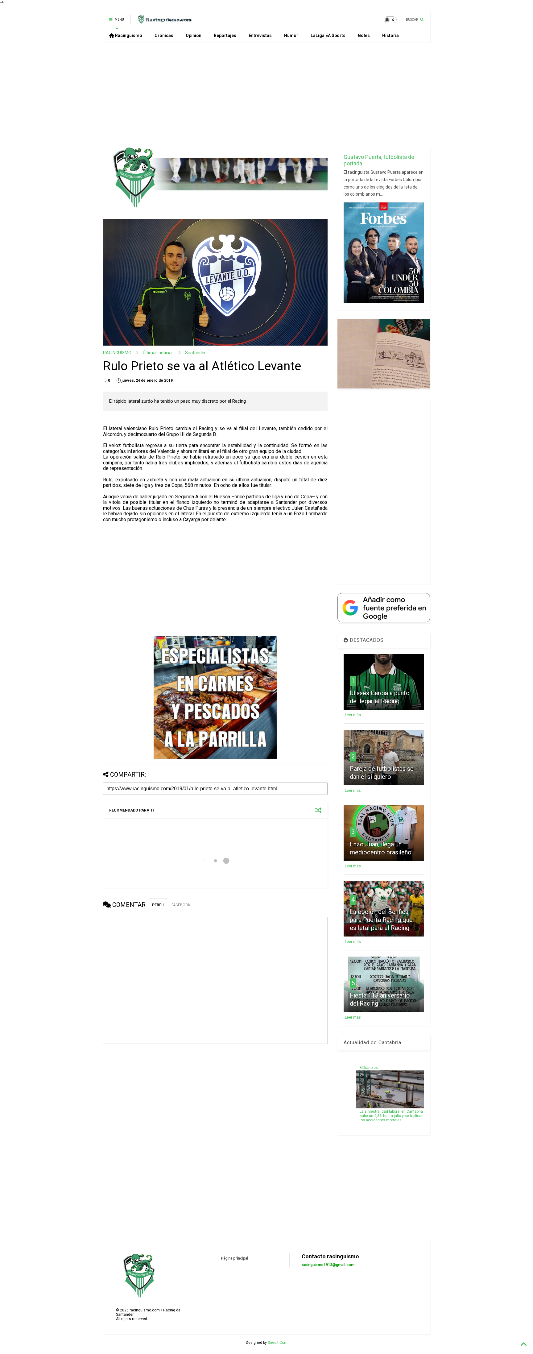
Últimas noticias (158, 352)
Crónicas (164, 35)
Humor (291, 35)
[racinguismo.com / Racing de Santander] (164, 21)
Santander (195, 352)
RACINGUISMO (117, 352)
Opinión (193, 35)
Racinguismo (128, 35)
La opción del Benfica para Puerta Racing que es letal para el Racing (381, 920)
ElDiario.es (369, 1067)
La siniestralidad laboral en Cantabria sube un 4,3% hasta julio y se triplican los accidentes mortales (392, 1115)
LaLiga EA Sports (328, 35)
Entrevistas (260, 35)
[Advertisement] (266, 94)
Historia (390, 35)
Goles (364, 35)
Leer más (353, 715)
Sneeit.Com (277, 1342)
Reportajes (225, 35)
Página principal (234, 1258)
